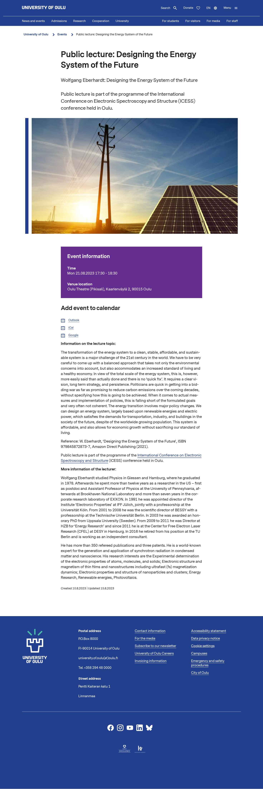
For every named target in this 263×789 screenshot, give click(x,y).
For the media (145, 638)
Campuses (199, 653)
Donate (188, 8)
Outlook (73, 320)
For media (213, 21)
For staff (232, 21)
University (122, 21)
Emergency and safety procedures (207, 663)
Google (73, 335)
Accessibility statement (208, 631)
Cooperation (100, 21)
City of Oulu (200, 672)
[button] (230, 8)
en (213, 11)
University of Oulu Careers (154, 653)
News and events (33, 21)
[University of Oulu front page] (52, 8)
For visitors (192, 21)
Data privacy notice (205, 638)
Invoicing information (151, 661)
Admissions (59, 21)
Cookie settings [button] (203, 646)
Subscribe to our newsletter (155, 646)
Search (165, 8)
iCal (71, 328)
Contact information (150, 631)
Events (62, 34)
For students (170, 21)
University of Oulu (36, 34)
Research (79, 21)
